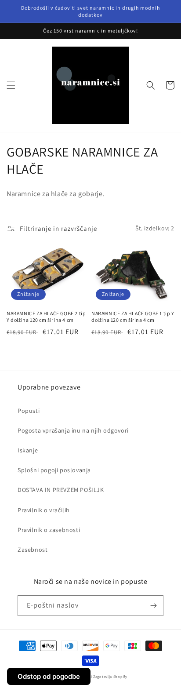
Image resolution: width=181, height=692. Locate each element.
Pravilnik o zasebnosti (49, 530)
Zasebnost (32, 550)
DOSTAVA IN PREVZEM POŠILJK (61, 490)
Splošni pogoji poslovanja (54, 470)
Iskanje (28, 450)
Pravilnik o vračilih (44, 510)
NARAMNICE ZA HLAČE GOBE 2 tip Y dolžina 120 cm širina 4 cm (46, 317)
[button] (11, 85)
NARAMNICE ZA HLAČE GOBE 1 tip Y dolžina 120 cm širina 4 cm (132, 317)
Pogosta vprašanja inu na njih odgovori (73, 430)
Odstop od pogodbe (49, 676)
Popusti (29, 411)
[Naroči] (153, 605)
